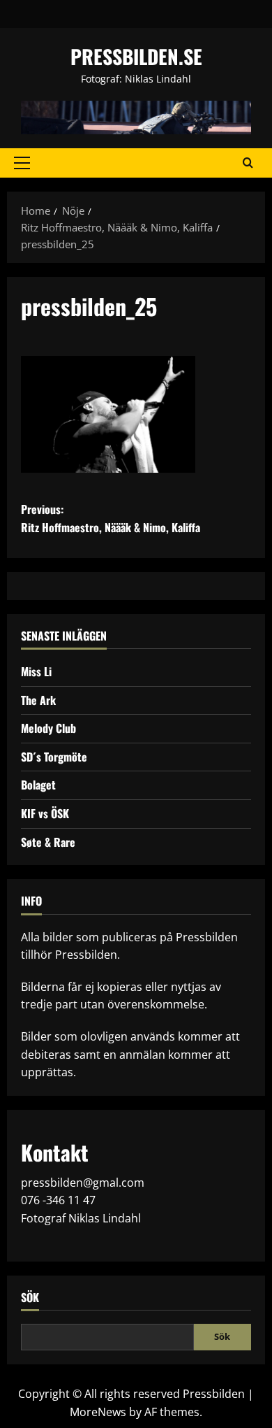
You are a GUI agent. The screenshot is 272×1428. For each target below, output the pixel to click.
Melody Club (48, 728)
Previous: (110, 518)
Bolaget (38, 784)
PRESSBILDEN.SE (136, 56)
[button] (22, 163)
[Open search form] (248, 163)
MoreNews (98, 1412)
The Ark (38, 700)
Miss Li (36, 671)
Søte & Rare (48, 842)
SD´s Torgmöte (54, 756)
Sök (30, 1298)
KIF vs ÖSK (45, 813)
